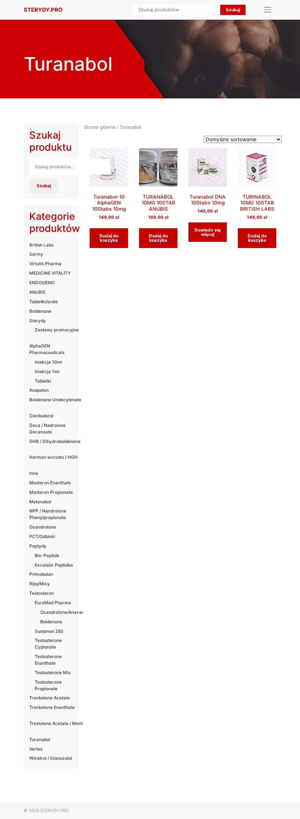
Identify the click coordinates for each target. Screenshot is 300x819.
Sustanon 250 (49, 631)
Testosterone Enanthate (48, 660)
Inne (33, 473)
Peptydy (37, 546)
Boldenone (40, 311)
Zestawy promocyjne (57, 330)
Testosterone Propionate (48, 685)
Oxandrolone (42, 527)
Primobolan (41, 574)
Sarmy (36, 254)
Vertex (36, 749)
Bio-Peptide (47, 555)
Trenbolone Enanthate (52, 707)
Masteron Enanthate (50, 482)
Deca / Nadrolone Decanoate (47, 428)
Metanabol (40, 501)
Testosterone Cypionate (48, 644)
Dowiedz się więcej (208, 232)
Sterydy (37, 320)
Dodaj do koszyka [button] (109, 238)
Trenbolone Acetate (49, 697)
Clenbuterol (41, 415)
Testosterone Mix (53, 672)
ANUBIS (37, 292)
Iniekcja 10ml (48, 362)
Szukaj (44, 185)
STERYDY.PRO (43, 10)
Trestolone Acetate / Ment (56, 723)
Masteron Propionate (51, 492)
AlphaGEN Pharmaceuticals (46, 349)
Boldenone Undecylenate (55, 399)
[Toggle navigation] (267, 10)
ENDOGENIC (42, 282)
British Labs (41, 245)
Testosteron (41, 593)
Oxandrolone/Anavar (61, 612)
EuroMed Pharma (53, 602)
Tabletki (43, 381)
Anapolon (39, 390)
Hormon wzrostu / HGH (53, 457)
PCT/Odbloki (42, 536)
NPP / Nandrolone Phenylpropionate (47, 514)
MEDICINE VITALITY (50, 273)
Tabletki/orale (43, 301)
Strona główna (99, 127)
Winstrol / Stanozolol (50, 758)
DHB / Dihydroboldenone (54, 441)
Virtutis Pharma (45, 263)
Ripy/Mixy (39, 583)
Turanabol (39, 739)
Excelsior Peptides (54, 565)
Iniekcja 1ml (47, 371)
